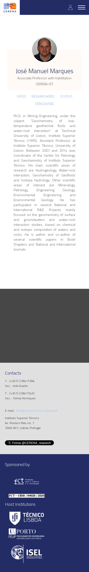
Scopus (66, 96)
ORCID (21, 96)
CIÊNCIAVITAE (44, 103)
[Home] (10, 7)
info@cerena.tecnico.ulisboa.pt (36, 410)
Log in (70, 7)
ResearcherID (43, 96)
